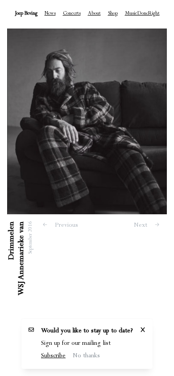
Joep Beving (26, 14)
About (94, 14)
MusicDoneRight (142, 14)
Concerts (72, 14)
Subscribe (53, 356)
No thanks (86, 356)
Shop (113, 14)
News (50, 14)
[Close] (142, 331)
